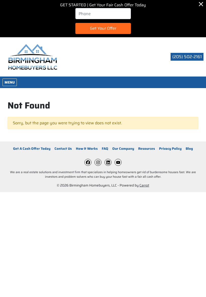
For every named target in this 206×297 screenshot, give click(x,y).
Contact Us (63, 148)
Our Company (123, 148)
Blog (189, 148)
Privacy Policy (170, 148)
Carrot (144, 185)
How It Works (87, 148)
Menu (10, 82)
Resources (146, 148)
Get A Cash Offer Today (31, 148)
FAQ (105, 148)
